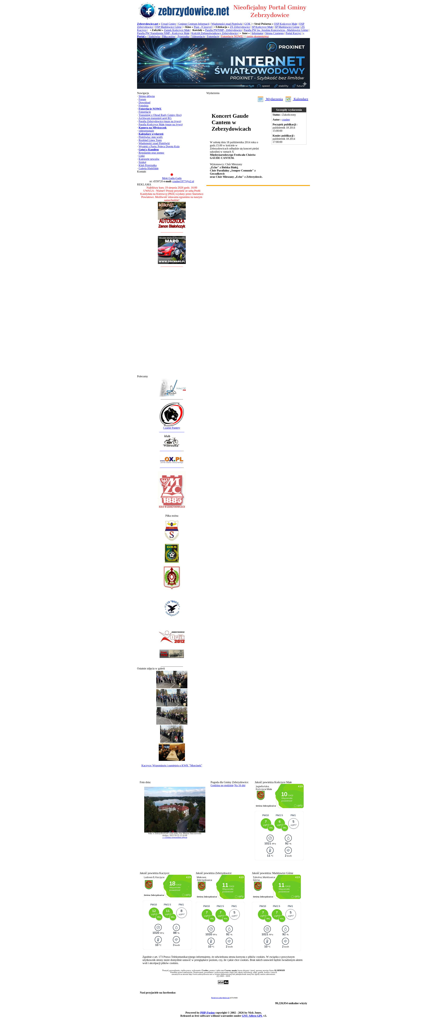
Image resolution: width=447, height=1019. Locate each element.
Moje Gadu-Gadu (172, 178)
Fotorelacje (213, 36)
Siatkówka (154, 36)
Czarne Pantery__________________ (171, 429)
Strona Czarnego (274, 33)
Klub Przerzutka (148, 165)
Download (144, 102)
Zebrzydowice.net (147, 23)
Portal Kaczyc (293, 33)
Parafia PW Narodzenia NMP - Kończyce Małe (163, 33)
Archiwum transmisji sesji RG (155, 118)
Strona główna (147, 96)
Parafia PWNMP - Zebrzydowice (223, 30)
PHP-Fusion (207, 1012)
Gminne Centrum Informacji (193, 23)
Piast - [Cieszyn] (203, 26)
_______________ (170, 449)
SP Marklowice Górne (287, 26)
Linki (142, 155)
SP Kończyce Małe (262, 26)
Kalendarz (300, 99)
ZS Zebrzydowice (240, 26)
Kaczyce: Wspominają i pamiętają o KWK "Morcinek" (171, 765)
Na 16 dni (239, 785)
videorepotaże (146, 130)
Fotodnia (143, 105)
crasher (286, 119)
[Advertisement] (172, 322)
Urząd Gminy (168, 23)
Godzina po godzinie (222, 785)
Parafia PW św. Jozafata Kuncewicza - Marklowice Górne (276, 30)
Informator (257, 33)
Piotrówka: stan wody (151, 137)
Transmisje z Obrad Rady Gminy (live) (160, 115)
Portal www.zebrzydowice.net (220, 998)
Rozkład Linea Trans (150, 140)
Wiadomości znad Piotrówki (226, 23)
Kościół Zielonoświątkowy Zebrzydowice (214, 33)
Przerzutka (183, 36)
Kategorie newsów (149, 159)
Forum (142, 99)
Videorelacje (198, 36)
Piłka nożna (168, 36)
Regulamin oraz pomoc (151, 152)
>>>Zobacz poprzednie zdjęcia (174, 837)
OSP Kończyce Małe (285, 23)
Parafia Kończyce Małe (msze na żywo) (161, 124)
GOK (247, 23)
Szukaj (142, 162)
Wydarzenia (274, 99)
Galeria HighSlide (149, 168)
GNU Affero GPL (252, 1015)
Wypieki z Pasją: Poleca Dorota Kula (159, 146)
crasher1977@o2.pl (183, 181)
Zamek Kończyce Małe (177, 30)
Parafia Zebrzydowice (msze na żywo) (160, 121)
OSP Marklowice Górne (168, 26)
